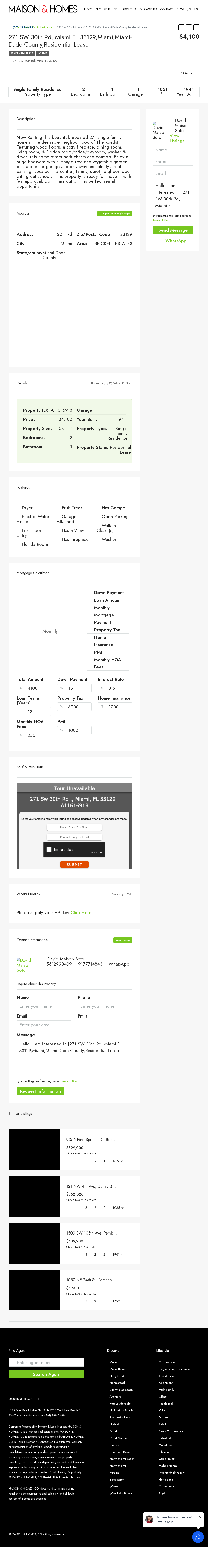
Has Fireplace (75, 539)
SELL (116, 9)
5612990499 (59, 964)
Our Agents (148, 9)
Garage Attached (66, 519)
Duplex (163, 1417)
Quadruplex (167, 1459)
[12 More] (168, 78)
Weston (114, 1486)
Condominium (168, 1362)
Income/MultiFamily (172, 1473)
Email (22, 1016)
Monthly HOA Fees (30, 724)
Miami (113, 1362)
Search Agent (47, 1374)
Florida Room (35, 544)
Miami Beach (118, 1369)
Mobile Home (168, 1466)
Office (163, 1397)
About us (129, 9)
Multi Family (166, 1390)
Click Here (81, 912)
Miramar (115, 1473)
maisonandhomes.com (30, 1415)
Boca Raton (117, 1480)
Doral (113, 1431)
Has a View (73, 530)
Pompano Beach (120, 1452)
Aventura (115, 1397)
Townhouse (166, 1376)
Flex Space (166, 1480)
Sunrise (114, 1445)
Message (26, 1035)
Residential (166, 1404)
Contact (167, 9)
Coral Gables (118, 1438)
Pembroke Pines (120, 1417)
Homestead (117, 1383)
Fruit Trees (72, 507)
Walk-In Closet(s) (106, 528)
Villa (162, 1410)
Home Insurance (114, 698)
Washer (109, 539)
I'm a (83, 1016)
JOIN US (193, 9)
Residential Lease (22, 53)
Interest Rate (111, 679)
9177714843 (90, 964)
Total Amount (30, 679)
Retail (162, 1424)
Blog (181, 9)
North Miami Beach (122, 1459)
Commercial (167, 1486)
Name (23, 997)
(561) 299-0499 (22, 27)
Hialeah (115, 1424)
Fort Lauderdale (120, 1404)
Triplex (163, 1493)
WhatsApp (119, 964)
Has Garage (113, 507)
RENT (107, 9)
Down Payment (72, 679)
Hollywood (117, 1376)
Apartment (166, 1383)
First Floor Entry (29, 532)
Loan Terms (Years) (28, 700)
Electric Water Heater (33, 519)
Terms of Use (68, 1081)
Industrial (165, 1438)
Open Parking (115, 516)
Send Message (173, 230)
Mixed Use (165, 1445)
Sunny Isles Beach (121, 1390)
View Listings (123, 940)
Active (42, 53)
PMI (61, 722)
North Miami (118, 1466)
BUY (98, 9)
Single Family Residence (174, 1369)
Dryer (27, 507)
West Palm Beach (121, 1493)
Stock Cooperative (171, 1431)
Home (88, 9)
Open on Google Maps (116, 213)
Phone (84, 997)
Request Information (40, 1091)
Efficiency (165, 1452)
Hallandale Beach (121, 1410)
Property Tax (70, 698)
